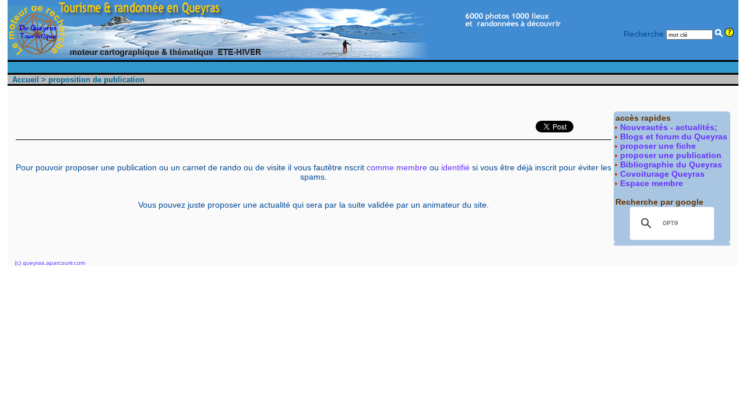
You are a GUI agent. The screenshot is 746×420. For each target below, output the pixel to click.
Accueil (25, 79)
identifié (455, 167)
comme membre (397, 167)
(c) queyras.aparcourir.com (50, 263)
